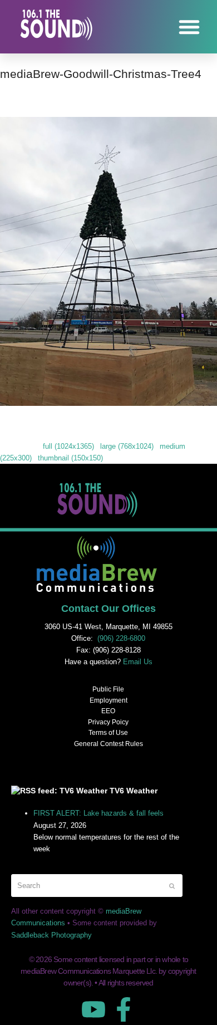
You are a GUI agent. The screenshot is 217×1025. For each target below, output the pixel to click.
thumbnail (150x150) (70, 458)
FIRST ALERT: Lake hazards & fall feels (98, 813)
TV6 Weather (133, 790)
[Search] (97, 885)
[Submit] (172, 885)
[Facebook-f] (123, 1009)
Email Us (137, 662)
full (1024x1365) (68, 446)
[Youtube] (93, 1009)
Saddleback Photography (51, 935)
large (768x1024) (127, 446)
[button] (189, 26)
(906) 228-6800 (121, 638)
